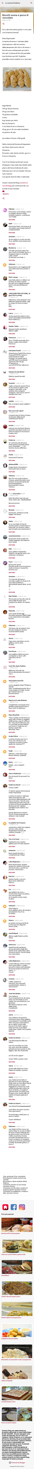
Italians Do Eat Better (16, 372)
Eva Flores (12, 651)
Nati (10, 549)
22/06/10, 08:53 (23, 933)
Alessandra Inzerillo (16, 680)
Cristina (11, 979)
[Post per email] (3, 192)
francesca (12, 337)
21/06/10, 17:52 (13, 702)
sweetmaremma (14, 536)
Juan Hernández (14, 993)
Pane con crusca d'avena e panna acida (13, 1254)
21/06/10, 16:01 (21, 651)
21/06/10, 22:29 (19, 876)
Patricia (11, 876)
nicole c (11, 425)
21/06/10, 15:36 (20, 611)
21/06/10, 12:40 (20, 383)
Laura (11, 313)
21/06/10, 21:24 (24, 839)
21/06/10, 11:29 (21, 248)
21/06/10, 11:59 (26, 350)
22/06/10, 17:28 (25, 993)
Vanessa (12, 476)
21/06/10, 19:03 (17, 751)
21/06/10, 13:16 (18, 454)
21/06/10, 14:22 (18, 521)
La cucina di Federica (12, 3)
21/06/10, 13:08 (19, 425)
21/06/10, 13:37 (23, 464)
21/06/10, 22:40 (16, 889)
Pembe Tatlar (14, 326)
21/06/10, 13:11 (20, 440)
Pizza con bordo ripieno (8, 1422)
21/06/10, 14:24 (25, 536)
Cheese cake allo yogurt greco (10, 1296)
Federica (12, 440)
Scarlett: (12, 383)
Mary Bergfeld (14, 715)
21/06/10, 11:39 (23, 326)
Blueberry (12, 248)
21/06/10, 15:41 (20, 625)
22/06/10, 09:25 (25, 961)
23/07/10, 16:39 (18, 1066)
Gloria (11, 638)
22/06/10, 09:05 (20, 944)
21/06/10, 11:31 (20, 264)
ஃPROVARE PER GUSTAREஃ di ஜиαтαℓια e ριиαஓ (19, 294)
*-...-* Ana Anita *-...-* (17, 493)
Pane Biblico (5, 1275)
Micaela (11, 510)
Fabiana (11, 209)
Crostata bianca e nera (8, 1401)
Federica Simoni (14, 785)
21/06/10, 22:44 (20, 905)
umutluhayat (13, 933)
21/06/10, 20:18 (25, 785)
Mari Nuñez (13, 596)
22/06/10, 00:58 (18, 920)
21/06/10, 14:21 (19, 510)
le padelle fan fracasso (17, 823)
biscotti (5, 194)
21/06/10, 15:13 (20, 576)
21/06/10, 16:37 (13, 667)
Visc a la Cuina (14, 839)
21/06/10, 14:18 (13, 495)
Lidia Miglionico (14, 862)
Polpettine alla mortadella (9, 1338)
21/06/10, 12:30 (13, 373)
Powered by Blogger (18, 1462)
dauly (11, 521)
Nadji (11, 751)
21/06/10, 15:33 (22, 596)
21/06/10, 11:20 (17, 223)
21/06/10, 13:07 (13, 412)
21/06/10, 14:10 (19, 475)
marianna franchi (15, 350)
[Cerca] (31, 3)
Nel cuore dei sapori (16, 411)
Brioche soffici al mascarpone (10, 1233)
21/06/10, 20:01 (26, 773)
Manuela (12, 611)
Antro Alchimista (15, 773)
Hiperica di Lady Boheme (18, 700)
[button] (3, 24)
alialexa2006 (13, 464)
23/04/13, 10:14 (20, 1126)
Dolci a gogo (13, 277)
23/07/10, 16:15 (25, 1038)
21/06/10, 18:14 (24, 715)
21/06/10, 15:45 (18, 638)
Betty (11, 762)
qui (27, 186)
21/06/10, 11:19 (19, 209)
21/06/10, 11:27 (20, 236)
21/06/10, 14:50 (17, 562)
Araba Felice (13, 736)
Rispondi (12, 219)
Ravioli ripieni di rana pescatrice (11, 1317)
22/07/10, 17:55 (18, 1015)
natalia (11, 401)
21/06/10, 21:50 (20, 850)
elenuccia (12, 944)
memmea (12, 850)
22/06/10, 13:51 (19, 979)
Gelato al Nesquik (6, 1380)
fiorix (11, 562)
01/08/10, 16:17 (25, 1103)
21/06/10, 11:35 (18, 313)
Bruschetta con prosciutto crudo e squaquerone (16, 1359)
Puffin (11, 455)
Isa (10, 889)
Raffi (10, 223)
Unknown (12, 264)
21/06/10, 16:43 (13, 682)
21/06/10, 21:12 (13, 824)
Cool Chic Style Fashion (17, 666)
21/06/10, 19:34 (18, 762)
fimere (11, 920)
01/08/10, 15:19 (18, 1077)
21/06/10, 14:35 (17, 549)
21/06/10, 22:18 (25, 861)
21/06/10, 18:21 (23, 736)
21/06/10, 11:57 (21, 337)
